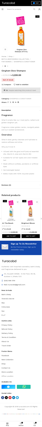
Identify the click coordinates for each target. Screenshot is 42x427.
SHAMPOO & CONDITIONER (24, 62)
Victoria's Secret (8, 299)
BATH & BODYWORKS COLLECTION (15, 59)
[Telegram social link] (18, 102)
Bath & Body (6, 294)
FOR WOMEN (7, 62)
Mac (3, 303)
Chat (37, 3)
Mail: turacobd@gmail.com (14, 285)
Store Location (7, 372)
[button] (11, 236)
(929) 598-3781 (9, 281)
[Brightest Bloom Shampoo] (31, 210)
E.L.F (3, 315)
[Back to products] (5, 66)
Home (4, 56)
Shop (11, 56)
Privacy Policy (7, 325)
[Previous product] (3, 66)
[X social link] (10, 102)
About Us (5, 341)
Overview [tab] (7, 134)
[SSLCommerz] (21, 414)
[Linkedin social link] (15, 102)
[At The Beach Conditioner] (11, 210)
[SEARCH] (34, 9)
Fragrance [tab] (7, 115)
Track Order (6, 346)
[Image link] (9, 261)
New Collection (7, 360)
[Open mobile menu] (3, 9)
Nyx (3, 311)
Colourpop (6, 307)
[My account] (39, 9)
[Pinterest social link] (13, 102)
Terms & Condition (9, 337)
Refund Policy (7, 329)
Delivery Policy (7, 333)
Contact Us (6, 368)
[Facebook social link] (8, 102)
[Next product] (7, 66)
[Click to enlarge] (5, 49)
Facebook (5, 356)
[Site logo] (8, 3)
